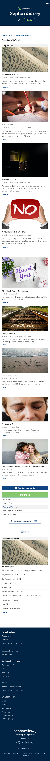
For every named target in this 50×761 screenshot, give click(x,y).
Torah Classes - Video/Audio (12, 643)
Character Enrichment (10, 651)
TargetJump (30, 735)
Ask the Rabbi (7, 655)
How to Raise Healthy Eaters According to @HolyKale (21, 596)
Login (29, 20)
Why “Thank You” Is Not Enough (15, 291)
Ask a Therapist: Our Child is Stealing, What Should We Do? (23, 571)
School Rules (7, 124)
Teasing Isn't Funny (9, 583)
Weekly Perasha (7, 636)
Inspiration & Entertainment (11, 687)
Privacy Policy (27, 753)
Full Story (5, 87)
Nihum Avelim (7, 708)
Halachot (5, 647)
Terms (37, 753)
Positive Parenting (9, 503)
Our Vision (7, 753)
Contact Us (25, 756)
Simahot (5, 705)
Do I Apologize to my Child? (11, 579)
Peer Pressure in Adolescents (12, 592)
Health (4, 669)
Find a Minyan (7, 712)
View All (4, 612)
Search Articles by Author (21, 521)
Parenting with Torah (10, 507)
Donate (44, 753)
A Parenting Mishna (10, 74)
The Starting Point (9, 333)
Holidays (5, 640)
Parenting (6, 35)
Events (4, 701)
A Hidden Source (9, 179)
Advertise (16, 753)
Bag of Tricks (7, 604)
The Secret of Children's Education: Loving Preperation (24, 466)
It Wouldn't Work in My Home (14, 232)
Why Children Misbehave (11, 608)
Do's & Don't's (7, 499)
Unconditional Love (10, 375)
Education (5, 676)
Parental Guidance (9, 514)
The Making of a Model (10, 600)
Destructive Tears (9, 424)
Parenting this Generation (12, 511)
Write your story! (8, 665)
